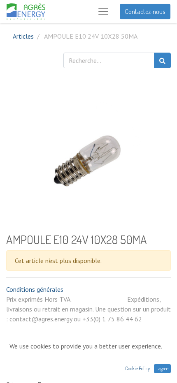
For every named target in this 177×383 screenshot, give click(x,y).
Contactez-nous (145, 11)
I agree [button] (162, 368)
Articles (23, 36)
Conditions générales (34, 289)
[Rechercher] (162, 60)
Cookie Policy (137, 368)
